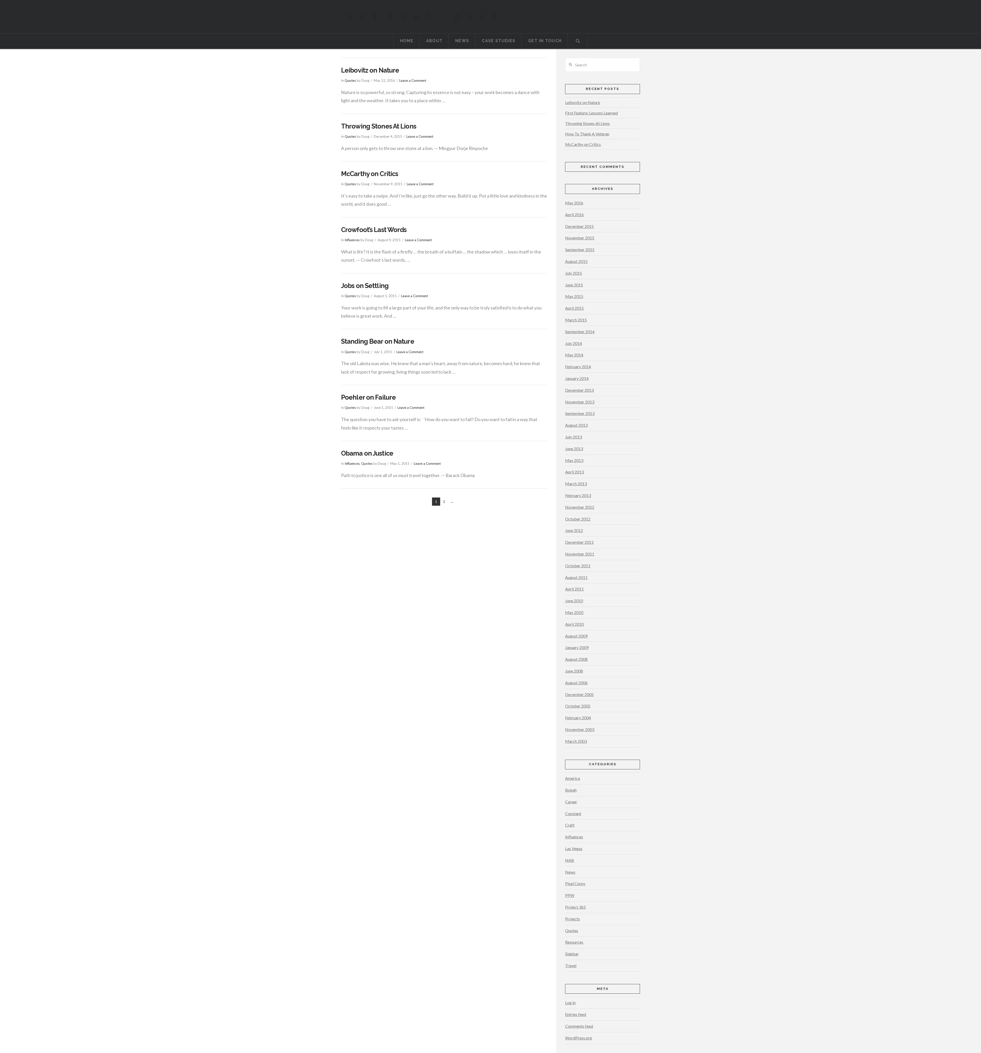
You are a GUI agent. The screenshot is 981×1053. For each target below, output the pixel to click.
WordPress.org (578, 1037)
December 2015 (579, 226)
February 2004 (578, 717)
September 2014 (579, 331)
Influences (352, 240)
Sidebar (572, 953)
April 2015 (574, 308)
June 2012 (574, 530)
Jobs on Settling (365, 286)
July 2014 (573, 343)
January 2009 (577, 647)
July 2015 (573, 273)
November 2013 (579, 401)
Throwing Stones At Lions (378, 126)
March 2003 (576, 741)
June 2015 (574, 284)
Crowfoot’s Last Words (373, 230)
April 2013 (574, 471)
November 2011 (579, 553)
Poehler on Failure (368, 397)
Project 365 (575, 907)
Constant (573, 813)
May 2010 (574, 612)
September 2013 (579, 413)
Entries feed (575, 1014)
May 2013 (574, 460)
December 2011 (579, 542)
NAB (569, 860)
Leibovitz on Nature (370, 70)
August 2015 (576, 261)
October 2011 (577, 565)
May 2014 (574, 354)
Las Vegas (573, 848)
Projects (572, 918)
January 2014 (577, 378)
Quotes (350, 80)
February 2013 (578, 495)
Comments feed (579, 1026)
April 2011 (574, 588)
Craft (570, 825)
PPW (569, 895)
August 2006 (576, 682)
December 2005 (579, 694)
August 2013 (576, 425)
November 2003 (579, 729)
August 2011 (576, 577)
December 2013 (579, 390)
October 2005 (577, 705)
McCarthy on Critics (369, 174)
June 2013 (574, 448)
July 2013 (573, 436)
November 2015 (579, 237)
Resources (574, 942)
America (572, 778)
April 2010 (574, 624)
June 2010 (574, 600)
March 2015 (576, 319)
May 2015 (574, 296)
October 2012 (577, 518)
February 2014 (578, 366)
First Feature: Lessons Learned (591, 112)
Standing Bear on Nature (377, 341)
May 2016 (574, 202)
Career (571, 801)
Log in (570, 1002)
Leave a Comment (412, 80)
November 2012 (579, 507)
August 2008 (576, 659)
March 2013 (576, 483)
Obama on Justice (367, 453)
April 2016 (574, 214)
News (570, 872)
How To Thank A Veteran (587, 133)
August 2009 (576, 635)
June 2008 (574, 670)
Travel (570, 965)
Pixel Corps (575, 883)
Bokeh (571, 790)
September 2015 (579, 249)
